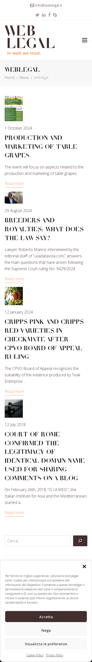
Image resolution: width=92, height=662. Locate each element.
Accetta (46, 616)
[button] (84, 566)
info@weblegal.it (48, 5)
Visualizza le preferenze (46, 643)
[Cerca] (80, 540)
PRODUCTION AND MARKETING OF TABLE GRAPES (41, 147)
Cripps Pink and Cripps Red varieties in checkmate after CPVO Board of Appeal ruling (44, 339)
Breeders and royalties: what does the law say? (44, 229)
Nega (46, 630)
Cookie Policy (34, 655)
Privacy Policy (54, 655)
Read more (14, 183)
